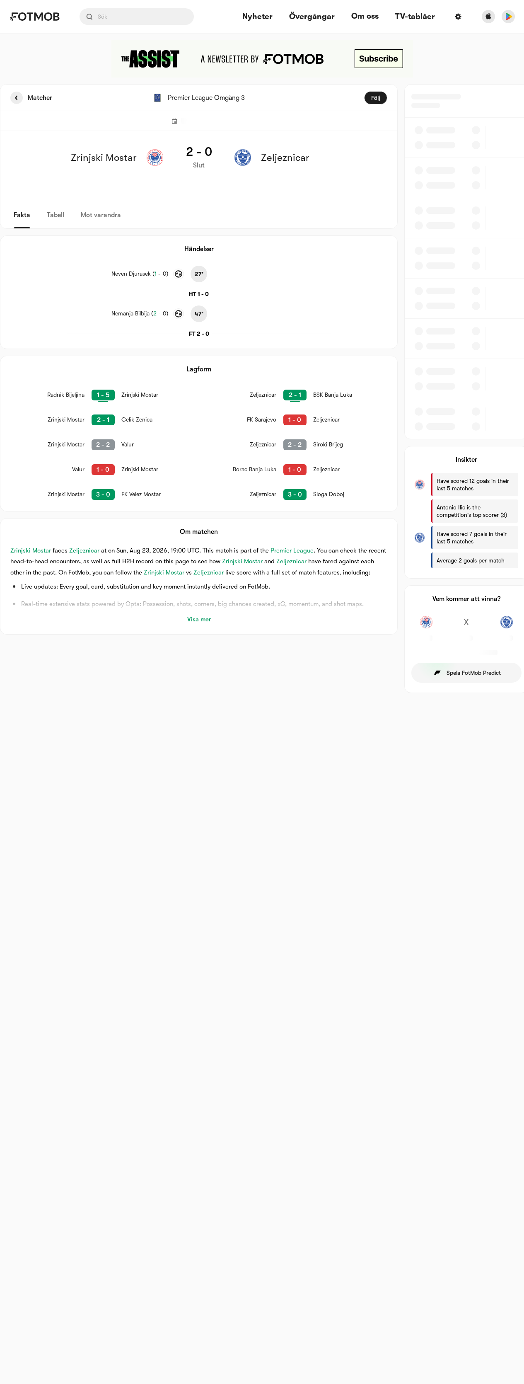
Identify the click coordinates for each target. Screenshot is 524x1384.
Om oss (365, 16)
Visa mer (199, 619)
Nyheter (257, 17)
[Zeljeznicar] (506, 626)
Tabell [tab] (55, 215)
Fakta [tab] (22, 215)
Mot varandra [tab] (101, 215)
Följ (375, 98)
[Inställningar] (458, 16)
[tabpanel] (262, 388)
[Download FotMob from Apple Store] (488, 16)
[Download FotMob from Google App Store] (508, 16)
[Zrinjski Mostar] (426, 626)
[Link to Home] (35, 16)
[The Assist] (262, 59)
